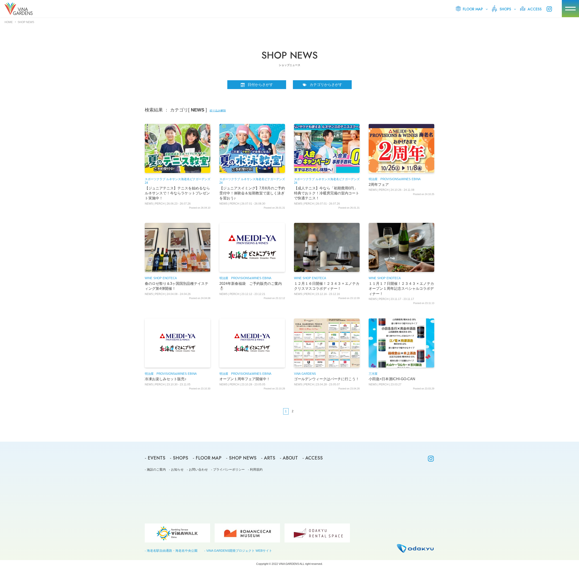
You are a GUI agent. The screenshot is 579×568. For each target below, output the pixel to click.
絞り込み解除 (218, 110)
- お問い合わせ (197, 469)
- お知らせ (176, 469)
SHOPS (504, 9)
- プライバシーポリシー (228, 469)
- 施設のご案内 (155, 469)
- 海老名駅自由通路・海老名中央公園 (171, 550)
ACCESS (534, 9)
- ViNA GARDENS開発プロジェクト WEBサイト (238, 550)
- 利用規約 (255, 469)
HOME (9, 22)
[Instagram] (430, 459)
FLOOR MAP (472, 9)
